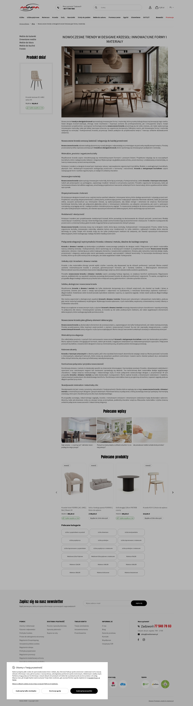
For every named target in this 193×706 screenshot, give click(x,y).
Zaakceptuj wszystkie (84, 691)
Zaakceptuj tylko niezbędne (26, 691)
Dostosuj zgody (55, 691)
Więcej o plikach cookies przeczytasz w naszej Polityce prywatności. (35, 684)
